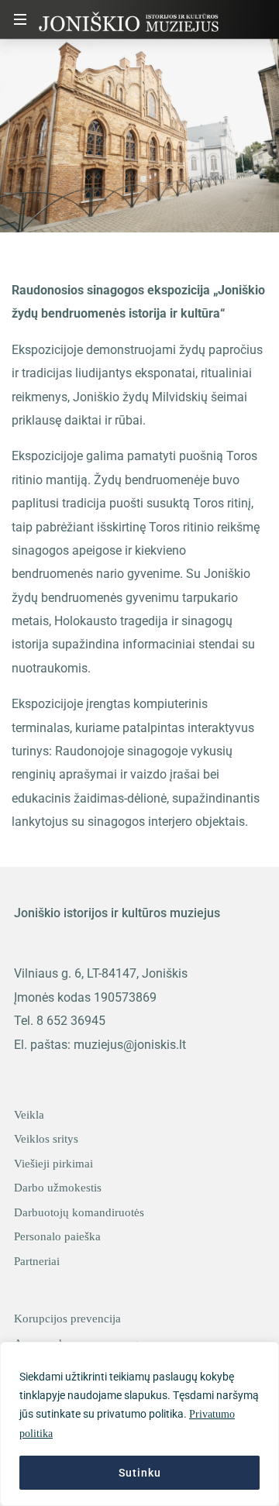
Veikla (29, 1115)
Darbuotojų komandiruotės (79, 1212)
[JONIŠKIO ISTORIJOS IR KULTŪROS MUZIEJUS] (129, 19)
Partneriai (37, 1261)
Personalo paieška (57, 1236)
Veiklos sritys (46, 1139)
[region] (139, 1424)
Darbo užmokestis (58, 1187)
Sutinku (140, 1472)
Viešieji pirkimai (53, 1163)
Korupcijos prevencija (67, 1318)
